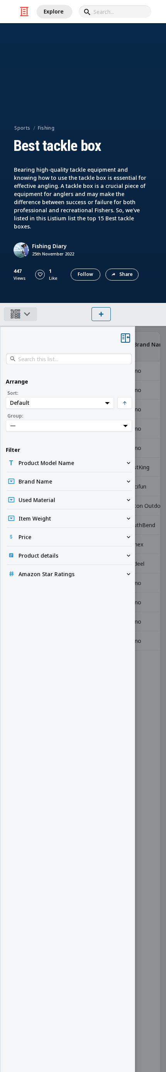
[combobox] (115, 11)
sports (22, 128)
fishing (46, 128)
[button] (40, 274)
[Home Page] (24, 11)
